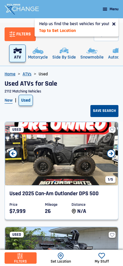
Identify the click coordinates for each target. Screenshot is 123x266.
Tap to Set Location (57, 31)
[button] (54, 182)
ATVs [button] (27, 74)
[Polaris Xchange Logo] (22, 9)
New (9, 100)
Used (25, 100)
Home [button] (10, 74)
